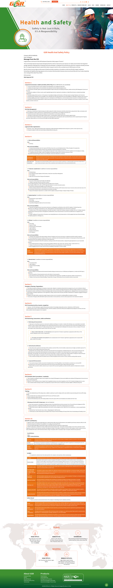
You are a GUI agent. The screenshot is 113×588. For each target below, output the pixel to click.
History (25, 577)
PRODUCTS (74, 5)
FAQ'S (93, 5)
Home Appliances (44, 577)
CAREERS (97, 5)
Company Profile (27, 576)
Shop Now (55, 1)
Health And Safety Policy (29, 580)
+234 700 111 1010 (46, 1)
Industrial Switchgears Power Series (48, 582)
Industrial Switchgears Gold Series (48, 580)
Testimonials (26, 582)
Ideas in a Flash (68, 586)
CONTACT (109, 5)
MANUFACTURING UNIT (82, 5)
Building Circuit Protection (46, 579)
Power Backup (44, 576)
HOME (63, 5)
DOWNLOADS (103, 5)
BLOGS (89, 5)
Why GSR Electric (27, 579)
